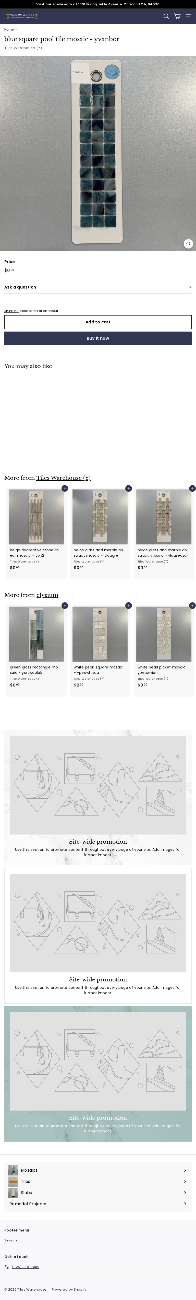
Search (10, 1240)
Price (9, 261)
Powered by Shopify (69, 1289)
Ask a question (20, 287)
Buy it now (98, 338)
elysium (47, 595)
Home (9, 30)
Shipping (11, 311)
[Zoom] (188, 244)
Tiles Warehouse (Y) (23, 47)
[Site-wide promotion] (98, 785)
